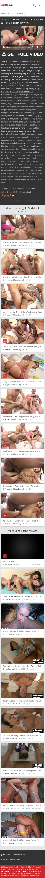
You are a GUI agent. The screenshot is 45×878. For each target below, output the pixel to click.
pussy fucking (29, 88)
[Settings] (32, 47)
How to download (10, 859)
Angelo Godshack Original (14, 188)
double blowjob (36, 79)
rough (37, 88)
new (3, 88)
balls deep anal (7, 73)
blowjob (4, 76)
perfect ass (10, 88)
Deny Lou (35, 64)
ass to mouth (12, 70)
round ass (14, 91)
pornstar (19, 88)
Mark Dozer (25, 64)
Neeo (32, 61)
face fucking (6, 82)
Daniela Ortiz (24, 61)
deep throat (16, 79)
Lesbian (22, 85)
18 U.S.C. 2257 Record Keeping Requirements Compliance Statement (19, 870)
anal (36, 67)
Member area (19, 854)
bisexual (39, 73)
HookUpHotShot (11, 669)
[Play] (4, 47)
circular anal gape (16, 76)
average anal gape (33, 70)
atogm (21, 70)
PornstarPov (9, 634)
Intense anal (13, 85)
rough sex (5, 91)
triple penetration (26, 91)
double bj (25, 79)
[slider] (15, 47)
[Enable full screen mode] (41, 47)
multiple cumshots (33, 85)
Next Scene (30, 200)
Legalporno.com (7, 5)
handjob (24, 82)
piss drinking (28, 67)
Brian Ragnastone (12, 64)
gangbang (16, 82)
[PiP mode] (37, 47)
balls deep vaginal (21, 73)
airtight (15, 67)
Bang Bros (8, 808)
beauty (32, 73)
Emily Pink (14, 61)
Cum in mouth (29, 76)
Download (26, 192)
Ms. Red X (8, 565)
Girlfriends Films (11, 599)
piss (20, 67)
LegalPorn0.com (19, 867)
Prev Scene (15, 200)
